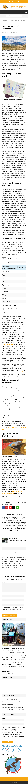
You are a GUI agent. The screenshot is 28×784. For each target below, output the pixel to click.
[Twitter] (12, 1)
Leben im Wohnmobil (7, 704)
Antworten (6, 570)
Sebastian (14, 32)
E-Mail (3, 598)
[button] (26, 12)
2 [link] (8, 309)
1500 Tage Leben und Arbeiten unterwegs (12, 707)
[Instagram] (15, 1)
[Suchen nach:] (14, 15)
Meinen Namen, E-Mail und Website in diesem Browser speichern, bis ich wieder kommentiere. (12, 609)
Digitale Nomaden (18, 650)
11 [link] (22, 309)
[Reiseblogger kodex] (12, 751)
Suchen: (6, 262)
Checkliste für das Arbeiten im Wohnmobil (13, 710)
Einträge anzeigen (12, 258)
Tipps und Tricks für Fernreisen (10, 699)
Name (3, 594)
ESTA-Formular (8, 344)
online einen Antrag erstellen (15, 372)
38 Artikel (19, 514)
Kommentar (5, 582)
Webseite (4, 603)
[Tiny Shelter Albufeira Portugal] (12, 773)
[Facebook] (9, 1)
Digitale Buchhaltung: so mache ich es (11, 702)
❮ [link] (3, 309)
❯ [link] (25, 309)
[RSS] (18, 1)
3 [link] (11, 309)
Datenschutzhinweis (7, 731)
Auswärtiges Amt (11, 313)
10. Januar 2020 (6, 32)
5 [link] (16, 309)
